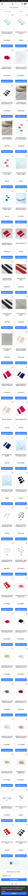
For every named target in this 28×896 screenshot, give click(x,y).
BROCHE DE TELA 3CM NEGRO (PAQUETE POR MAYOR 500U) (21, 632)
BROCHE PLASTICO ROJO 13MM (7, 173)
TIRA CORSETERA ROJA (21, 279)
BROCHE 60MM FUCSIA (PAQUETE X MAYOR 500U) (7, 385)
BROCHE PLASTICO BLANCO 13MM (21, 173)
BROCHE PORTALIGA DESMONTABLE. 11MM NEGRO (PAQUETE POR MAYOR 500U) (21, 526)
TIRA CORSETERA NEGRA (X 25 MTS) (7, 279)
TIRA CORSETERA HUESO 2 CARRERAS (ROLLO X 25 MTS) (21, 104)
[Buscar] (25, 7)
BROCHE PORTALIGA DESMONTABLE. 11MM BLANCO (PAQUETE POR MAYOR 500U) (7, 562)
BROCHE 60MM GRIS (7, 419)
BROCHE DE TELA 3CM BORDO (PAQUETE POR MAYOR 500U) (21, 702)
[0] (25, 4)
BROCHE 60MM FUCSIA (21, 419)
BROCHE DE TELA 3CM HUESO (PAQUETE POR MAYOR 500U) (7, 667)
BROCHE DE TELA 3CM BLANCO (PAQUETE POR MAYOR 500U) (7, 737)
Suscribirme (14, 879)
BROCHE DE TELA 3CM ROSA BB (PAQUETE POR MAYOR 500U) (21, 68)
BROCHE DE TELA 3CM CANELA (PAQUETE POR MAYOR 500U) (7, 702)
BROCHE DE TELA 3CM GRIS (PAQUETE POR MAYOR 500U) (21, 667)
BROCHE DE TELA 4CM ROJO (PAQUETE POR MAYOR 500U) (7, 597)
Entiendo (14, 893)
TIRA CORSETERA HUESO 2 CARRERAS (7, 138)
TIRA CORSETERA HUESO (21, 314)
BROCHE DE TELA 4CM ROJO (7, 842)
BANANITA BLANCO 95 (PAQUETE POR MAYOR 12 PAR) (7, 808)
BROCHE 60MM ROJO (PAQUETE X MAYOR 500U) (7, 244)
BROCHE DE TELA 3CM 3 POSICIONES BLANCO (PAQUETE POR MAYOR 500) (21, 456)
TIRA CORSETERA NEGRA (7, 314)
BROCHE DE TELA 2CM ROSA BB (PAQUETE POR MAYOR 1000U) (21, 737)
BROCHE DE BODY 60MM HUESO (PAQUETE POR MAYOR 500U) (21, 773)
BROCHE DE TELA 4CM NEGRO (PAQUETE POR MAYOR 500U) (7, 104)
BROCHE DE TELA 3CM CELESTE (21, 32)
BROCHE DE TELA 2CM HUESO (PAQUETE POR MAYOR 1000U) (7, 773)
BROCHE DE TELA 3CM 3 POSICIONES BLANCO (7, 490)
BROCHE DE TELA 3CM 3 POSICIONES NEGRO (21, 490)
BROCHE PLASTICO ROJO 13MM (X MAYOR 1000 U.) (21, 139)
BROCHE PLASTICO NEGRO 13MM (7, 209)
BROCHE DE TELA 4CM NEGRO (21, 842)
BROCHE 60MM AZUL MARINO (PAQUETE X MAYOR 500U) (21, 385)
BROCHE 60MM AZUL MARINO (7, 455)
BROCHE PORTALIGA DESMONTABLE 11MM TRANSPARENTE (7, 526)
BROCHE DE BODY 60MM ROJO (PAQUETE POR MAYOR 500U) (7, 68)
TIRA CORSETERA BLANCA (7, 349)
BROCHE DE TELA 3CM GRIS (21, 807)
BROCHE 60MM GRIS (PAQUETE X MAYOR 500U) (21, 350)
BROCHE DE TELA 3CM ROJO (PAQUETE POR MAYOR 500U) (7, 632)
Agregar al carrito (7, 46)
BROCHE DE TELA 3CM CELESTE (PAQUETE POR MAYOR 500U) (7, 33)
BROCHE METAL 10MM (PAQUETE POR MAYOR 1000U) (21, 561)
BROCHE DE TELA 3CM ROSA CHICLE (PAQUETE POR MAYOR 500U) (21, 597)
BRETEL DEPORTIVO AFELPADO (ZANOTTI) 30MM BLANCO (21, 209)
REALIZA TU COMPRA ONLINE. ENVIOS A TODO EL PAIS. (14, 1)
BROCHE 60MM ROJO (21, 243)
